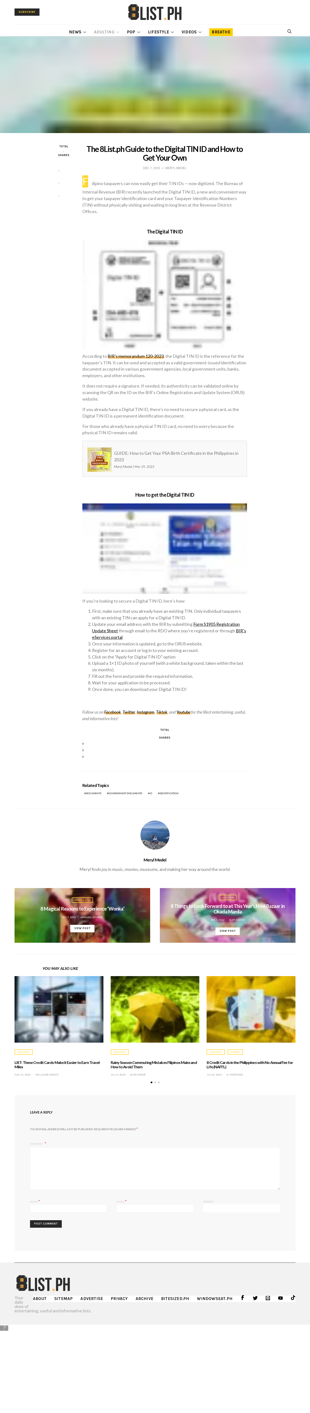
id (150, 793)
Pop (131, 32)
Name (35, 1201)
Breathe (221, 32)
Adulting (104, 32)
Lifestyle (158, 32)
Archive (144, 1298)
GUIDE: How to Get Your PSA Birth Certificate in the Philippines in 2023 (155, 459)
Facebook (112, 712)
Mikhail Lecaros (92, 917)
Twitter (129, 712)
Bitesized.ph (175, 1298)
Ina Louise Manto (47, 1074)
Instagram (145, 712)
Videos (189, 32)
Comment (37, 1143)
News (75, 32)
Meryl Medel (155, 859)
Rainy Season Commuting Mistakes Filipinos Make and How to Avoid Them (154, 1064)
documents (93, 793)
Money (235, 1052)
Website (208, 1201)
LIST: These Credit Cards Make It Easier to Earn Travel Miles (57, 1064)
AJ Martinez (234, 1074)
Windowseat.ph (214, 1298)
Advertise (91, 1298)
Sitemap (63, 1298)
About (39, 1298)
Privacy (119, 1298)
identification (168, 793)
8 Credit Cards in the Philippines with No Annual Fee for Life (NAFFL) (250, 1064)
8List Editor (237, 919)
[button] (151, 1082)
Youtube (183, 712)
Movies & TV (82, 900)
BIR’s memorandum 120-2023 (136, 356)
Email (121, 1201)
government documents (125, 793)
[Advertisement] (155, 1365)
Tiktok (161, 712)
